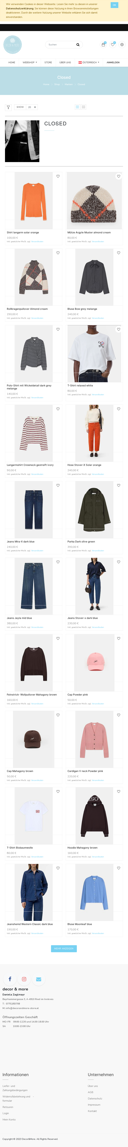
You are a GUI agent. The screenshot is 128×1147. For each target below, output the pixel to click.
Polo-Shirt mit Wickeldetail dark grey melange (29, 387)
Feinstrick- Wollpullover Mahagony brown (32, 694)
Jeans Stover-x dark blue (83, 618)
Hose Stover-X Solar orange (84, 465)
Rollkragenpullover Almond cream (27, 308)
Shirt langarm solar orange (23, 232)
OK (114, 5)
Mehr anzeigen (64, 948)
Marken (69, 84)
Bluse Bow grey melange (82, 308)
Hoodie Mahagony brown (83, 847)
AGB (90, 1092)
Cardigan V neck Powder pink (85, 771)
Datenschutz (95, 1098)
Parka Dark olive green (81, 541)
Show (20, 107)
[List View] (83, 107)
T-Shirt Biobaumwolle (20, 847)
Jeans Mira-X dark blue (20, 541)
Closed (81, 84)
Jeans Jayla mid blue (19, 618)
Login (5, 1113)
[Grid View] (77, 107)
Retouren (7, 1107)
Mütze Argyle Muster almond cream (89, 232)
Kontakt (93, 1111)
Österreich (89, 62)
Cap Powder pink (78, 694)
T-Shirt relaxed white (80, 385)
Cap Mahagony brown (20, 771)
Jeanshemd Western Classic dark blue (30, 924)
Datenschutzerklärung (20, 8)
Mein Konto (9, 1119)
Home (46, 84)
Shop (57, 84)
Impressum (94, 1104)
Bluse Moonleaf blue (80, 924)
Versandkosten (37, 241)
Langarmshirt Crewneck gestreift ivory (30, 465)
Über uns (93, 1086)
